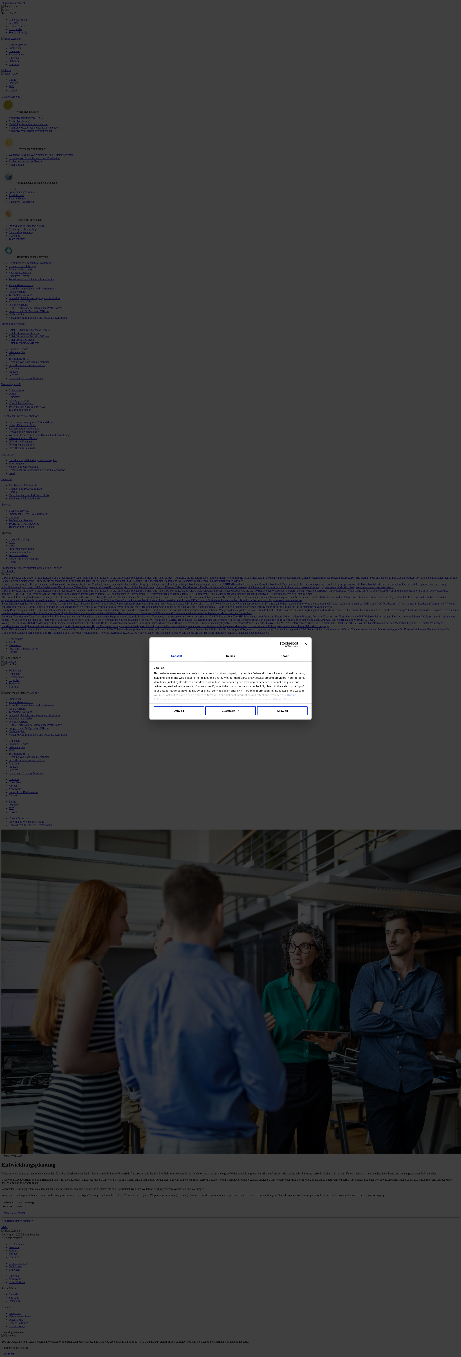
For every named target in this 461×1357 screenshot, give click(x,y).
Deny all (179, 710)
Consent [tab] (176, 655)
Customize (228, 710)
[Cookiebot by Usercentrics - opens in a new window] (282, 644)
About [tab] (284, 655)
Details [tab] (230, 655)
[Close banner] (306, 644)
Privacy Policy (282, 699)
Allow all (282, 710)
